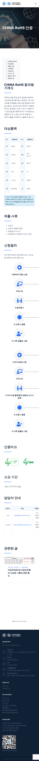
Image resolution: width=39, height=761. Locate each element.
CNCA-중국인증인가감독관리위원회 (14, 725)
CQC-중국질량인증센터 (10, 730)
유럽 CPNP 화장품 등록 (10, 712)
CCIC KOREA (19, 759)
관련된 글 (11, 78)
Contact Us (6, 688)
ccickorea (25, 567)
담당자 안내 (12, 76)
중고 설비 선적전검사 (9, 705)
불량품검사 (6, 708)
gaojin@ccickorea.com (22, 515)
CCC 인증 (5, 698)
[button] (14, 621)
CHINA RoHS (12, 61)
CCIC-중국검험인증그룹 (10, 728)
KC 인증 (5, 703)
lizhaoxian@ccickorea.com (22, 525)
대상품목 (11, 64)
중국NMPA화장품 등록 (9, 710)
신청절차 (11, 69)
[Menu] (36, 4)
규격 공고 (10, 567)
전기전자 (16, 567)
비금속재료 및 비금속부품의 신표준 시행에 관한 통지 (19, 573)
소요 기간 (11, 73)
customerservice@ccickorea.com (18, 670)
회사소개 (5, 686)
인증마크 (11, 71)
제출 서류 (11, 66)
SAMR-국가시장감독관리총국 (12, 723)
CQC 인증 (5, 700)
